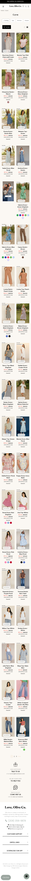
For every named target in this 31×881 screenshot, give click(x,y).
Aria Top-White (23, 513)
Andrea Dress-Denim (23, 169)
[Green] (17, 215)
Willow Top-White (8, 628)
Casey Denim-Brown (23, 248)
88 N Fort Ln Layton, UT (16, 829)
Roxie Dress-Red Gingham (8, 513)
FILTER (8, 27)
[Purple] (23, 218)
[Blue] (20, 215)
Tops (13, 20)
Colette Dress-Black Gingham (8, 327)
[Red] (11, 523)
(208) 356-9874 (16, 820)
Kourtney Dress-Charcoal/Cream (8, 56)
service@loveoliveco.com (17, 773)
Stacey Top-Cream (8, 704)
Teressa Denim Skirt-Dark (23, 592)
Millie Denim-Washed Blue (8, 740)
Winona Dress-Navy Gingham (23, 93)
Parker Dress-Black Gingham (8, 403)
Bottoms (19, 20)
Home (2, 10)
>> (20, 756)
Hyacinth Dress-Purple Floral (8, 592)
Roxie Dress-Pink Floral (8, 553)
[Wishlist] (23, 6)
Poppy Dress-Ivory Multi (22, 477)
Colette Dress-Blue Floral (23, 553)
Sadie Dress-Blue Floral (8, 169)
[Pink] (8, 102)
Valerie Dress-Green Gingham (22, 206)
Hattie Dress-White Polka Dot (22, 403)
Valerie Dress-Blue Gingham (8, 248)
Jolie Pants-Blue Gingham (8, 667)
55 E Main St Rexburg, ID (16, 825)
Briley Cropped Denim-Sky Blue (22, 704)
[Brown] (23, 257)
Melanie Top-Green (22, 132)
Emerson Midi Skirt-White (22, 740)
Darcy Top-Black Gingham (8, 366)
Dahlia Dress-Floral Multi (8, 477)
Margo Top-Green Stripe (8, 440)
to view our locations (17, 797)
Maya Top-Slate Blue (22, 667)
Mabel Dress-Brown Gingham (22, 327)
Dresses (27, 20)
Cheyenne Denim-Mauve (8, 93)
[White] (8, 637)
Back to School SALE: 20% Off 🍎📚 (14, 1)
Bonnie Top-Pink (23, 55)
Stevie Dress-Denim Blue (8, 132)
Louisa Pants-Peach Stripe (8, 290)
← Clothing (5, 20)
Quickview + (7, 51)
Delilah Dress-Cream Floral (23, 366)
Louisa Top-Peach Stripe (23, 290)
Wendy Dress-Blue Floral (22, 440)
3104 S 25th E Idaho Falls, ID (16, 827)
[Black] (9, 336)
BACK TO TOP (15, 877)
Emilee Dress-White (23, 629)
